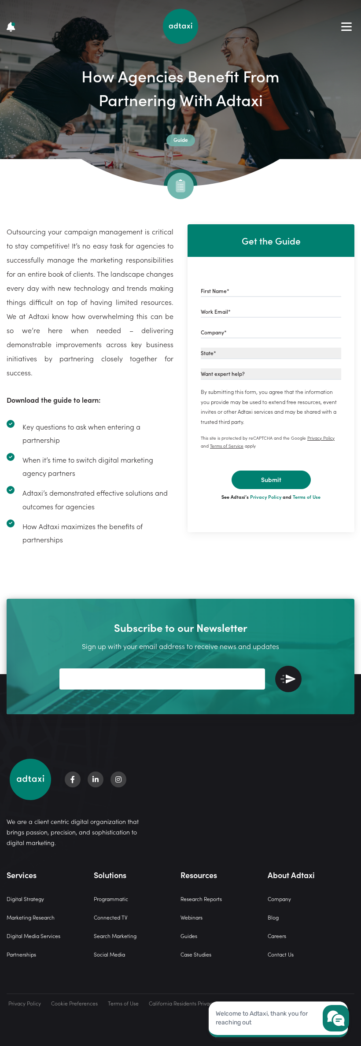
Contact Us (281, 954)
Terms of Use (306, 496)
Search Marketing (115, 935)
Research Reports (201, 898)
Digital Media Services (33, 935)
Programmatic (111, 898)
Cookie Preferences (74, 1003)
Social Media (109, 954)
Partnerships (21, 954)
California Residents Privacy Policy (189, 1003)
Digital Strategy (25, 898)
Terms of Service (226, 446)
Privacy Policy (321, 438)
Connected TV (111, 917)
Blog (273, 917)
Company (279, 898)
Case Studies (195, 954)
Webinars (191, 917)
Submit (271, 479)
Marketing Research (31, 917)
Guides (188, 935)
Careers (277, 935)
